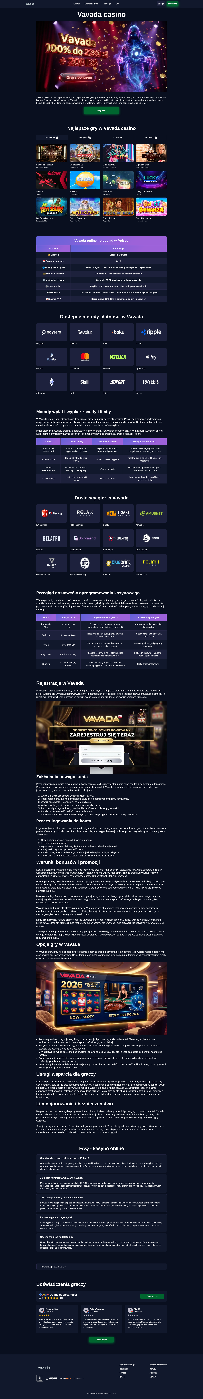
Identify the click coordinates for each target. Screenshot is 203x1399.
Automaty (149, 137)
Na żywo (83, 137)
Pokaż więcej (101, 1340)
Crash (116, 137)
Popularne (50, 137)
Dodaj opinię (152, 1296)
